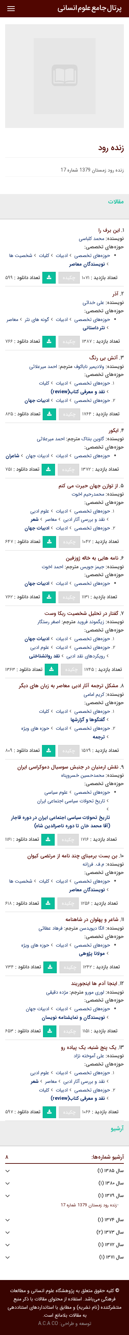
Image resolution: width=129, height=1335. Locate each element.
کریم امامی (94, 694)
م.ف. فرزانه (93, 864)
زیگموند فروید (90, 622)
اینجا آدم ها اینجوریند (94, 983)
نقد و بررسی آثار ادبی (84, 519)
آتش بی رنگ (103, 358)
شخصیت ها (20, 255)
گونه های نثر (37, 319)
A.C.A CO (48, 1323)
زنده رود (111, 148)
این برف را (109, 230)
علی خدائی (93, 302)
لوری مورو (94, 992)
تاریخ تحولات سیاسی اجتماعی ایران (71, 801)
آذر (115, 294)
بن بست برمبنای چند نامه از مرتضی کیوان (72, 856)
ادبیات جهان (37, 456)
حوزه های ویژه (35, 728)
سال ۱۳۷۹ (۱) (111, 1195)
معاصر (12, 319)
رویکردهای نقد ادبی (85, 656)
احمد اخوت (52, 567)
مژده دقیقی (57, 992)
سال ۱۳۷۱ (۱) (111, 1257)
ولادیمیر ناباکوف (89, 366)
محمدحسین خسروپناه (82, 775)
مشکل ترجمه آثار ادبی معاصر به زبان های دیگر (68, 686)
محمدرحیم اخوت (88, 494)
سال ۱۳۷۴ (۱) (111, 1220)
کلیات (44, 255)
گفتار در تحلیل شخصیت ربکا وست (81, 613)
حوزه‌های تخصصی (92, 255)
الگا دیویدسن (91, 928)
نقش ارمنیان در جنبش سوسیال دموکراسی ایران (67, 767)
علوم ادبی (39, 511)
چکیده (69, 278)
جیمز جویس (92, 567)
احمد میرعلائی (43, 366)
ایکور (113, 430)
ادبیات (62, 255)
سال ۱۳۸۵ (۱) (110, 1171)
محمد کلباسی (91, 238)
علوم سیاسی (56, 792)
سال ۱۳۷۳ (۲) (110, 1232)
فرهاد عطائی (51, 928)
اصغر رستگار (48, 622)
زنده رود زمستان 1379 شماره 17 (89, 1205)
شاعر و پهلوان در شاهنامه (91, 919)
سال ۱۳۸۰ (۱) (111, 1183)
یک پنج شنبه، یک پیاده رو (88, 1047)
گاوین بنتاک (93, 439)
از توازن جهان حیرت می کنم (88, 486)
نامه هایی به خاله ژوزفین (92, 558)
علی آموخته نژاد (89, 1056)
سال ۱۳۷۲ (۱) (111, 1245)
